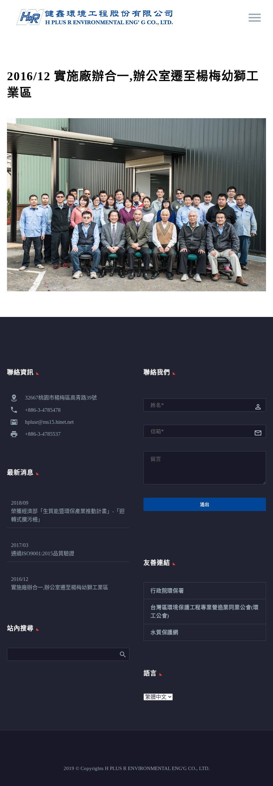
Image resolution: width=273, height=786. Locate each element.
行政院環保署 (167, 591)
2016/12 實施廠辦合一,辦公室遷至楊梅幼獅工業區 (59, 583)
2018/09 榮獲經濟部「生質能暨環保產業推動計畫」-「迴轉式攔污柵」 (68, 511)
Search (122, 654)
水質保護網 (164, 632)
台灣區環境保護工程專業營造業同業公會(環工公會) (204, 612)
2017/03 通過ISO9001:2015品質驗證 (42, 549)
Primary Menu (255, 18)
